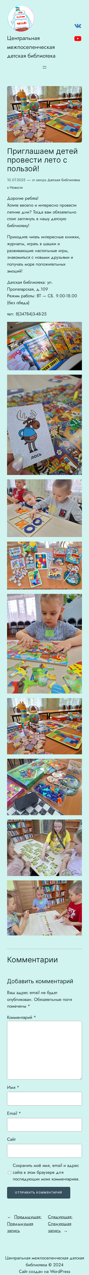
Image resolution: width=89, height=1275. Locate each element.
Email (14, 1113)
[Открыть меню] (44, 67)
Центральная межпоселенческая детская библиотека (31, 46)
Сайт (11, 1139)
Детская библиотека (63, 180)
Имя (13, 1087)
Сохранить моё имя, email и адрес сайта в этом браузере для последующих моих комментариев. (46, 1172)
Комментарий (21, 1017)
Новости (16, 187)
